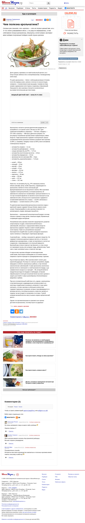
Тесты (34, 8)
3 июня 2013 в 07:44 (23, 422)
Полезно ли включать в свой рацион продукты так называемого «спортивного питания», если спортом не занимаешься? (40, 341)
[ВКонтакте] (45, 20)
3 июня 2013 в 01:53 (19, 447)
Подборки (19, 8)
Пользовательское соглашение (10, 505)
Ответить (11, 431)
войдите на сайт (43, 410)
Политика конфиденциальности (10, 504)
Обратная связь (72, 476)
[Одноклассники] (48, 20)
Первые (16, 406)
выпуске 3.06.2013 (22, 324)
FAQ (56, 476)
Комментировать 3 (16, 316)
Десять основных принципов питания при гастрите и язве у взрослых (40, 382)
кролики (26, 306)
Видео (60, 8)
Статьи (27, 8)
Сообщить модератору (34, 422)
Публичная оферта (60, 482)
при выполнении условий (29, 512)
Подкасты (52, 8)
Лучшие (20, 406)
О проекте (58, 474)
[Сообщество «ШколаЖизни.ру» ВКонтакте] (69, 8)
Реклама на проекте (73, 474)
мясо (15, 306)
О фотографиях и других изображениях (12, 508)
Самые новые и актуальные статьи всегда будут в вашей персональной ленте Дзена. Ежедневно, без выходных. (70, 51)
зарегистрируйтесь (29, 410)
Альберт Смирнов (12, 435)
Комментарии (42, 8)
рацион (20, 306)
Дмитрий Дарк (8, 447)
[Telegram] (50, 20)
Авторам (57, 479)
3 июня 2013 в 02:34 (23, 435)
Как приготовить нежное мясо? (36, 370)
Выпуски (12, 8)
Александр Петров (13, 421)
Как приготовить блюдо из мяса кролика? (39, 355)
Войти (67, 3)
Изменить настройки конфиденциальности (13, 519)
